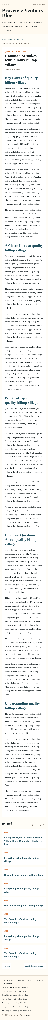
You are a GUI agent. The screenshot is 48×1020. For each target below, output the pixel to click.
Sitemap (27, 1015)
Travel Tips (12, 22)
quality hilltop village (15, 39)
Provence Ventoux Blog (22, 12)
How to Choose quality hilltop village (23, 875)
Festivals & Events (35, 22)
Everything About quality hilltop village (15, 987)
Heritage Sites (6, 30)
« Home (6, 966)
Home (4, 22)
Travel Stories (22, 22)
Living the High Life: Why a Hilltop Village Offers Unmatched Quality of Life (23, 841)
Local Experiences (32, 26)
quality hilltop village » (35, 966)
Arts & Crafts (19, 26)
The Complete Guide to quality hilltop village (17, 1003)
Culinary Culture (7, 26)
